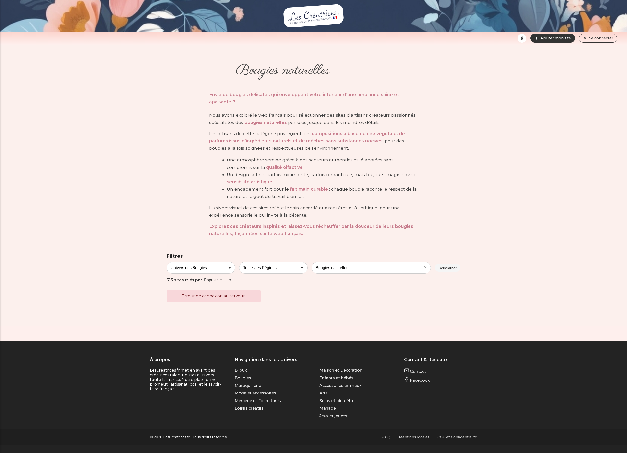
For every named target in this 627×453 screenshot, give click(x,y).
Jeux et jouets (333, 416)
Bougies (243, 378)
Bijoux (241, 370)
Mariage (327, 408)
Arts (323, 393)
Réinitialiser (448, 268)
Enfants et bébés (336, 378)
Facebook (419, 380)
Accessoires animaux (340, 385)
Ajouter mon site (555, 38)
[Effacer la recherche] (425, 267)
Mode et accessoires (255, 393)
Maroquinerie (248, 385)
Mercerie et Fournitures (258, 400)
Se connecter (601, 38)
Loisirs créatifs (249, 408)
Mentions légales (414, 437)
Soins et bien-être (336, 400)
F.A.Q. (386, 437)
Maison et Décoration (340, 370)
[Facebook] (522, 38)
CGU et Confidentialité (457, 437)
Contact (417, 371)
